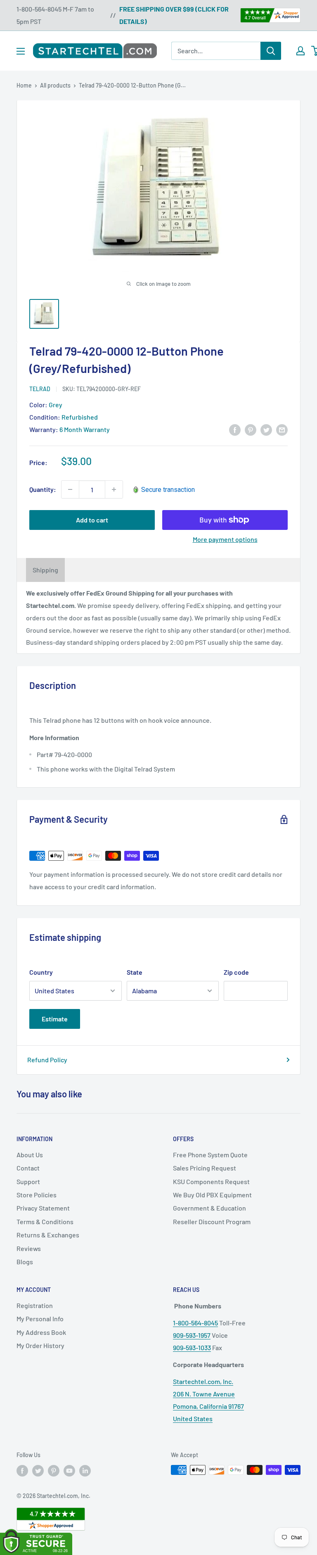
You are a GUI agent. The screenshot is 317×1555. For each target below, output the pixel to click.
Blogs (25, 1261)
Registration (35, 1305)
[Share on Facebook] (235, 429)
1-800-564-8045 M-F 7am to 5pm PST (55, 15)
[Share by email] (282, 429)
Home (24, 85)
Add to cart (92, 520)
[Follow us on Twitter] (38, 1471)
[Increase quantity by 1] (114, 489)
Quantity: (42, 489)
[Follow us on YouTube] (69, 1471)
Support (28, 1181)
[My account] (300, 50)
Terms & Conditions (45, 1221)
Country (41, 972)
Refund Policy (47, 1060)
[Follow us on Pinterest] (53, 1471)
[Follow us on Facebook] (22, 1471)
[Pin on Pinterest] (250, 429)
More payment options (225, 539)
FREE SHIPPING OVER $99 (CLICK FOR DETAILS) (174, 15)
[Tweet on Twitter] (266, 429)
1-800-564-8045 (195, 1323)
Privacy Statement (43, 1208)
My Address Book (41, 1332)
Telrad (39, 388)
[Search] (270, 51)
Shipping (45, 570)
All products (55, 85)
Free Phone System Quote (210, 1155)
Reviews (29, 1248)
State (134, 972)
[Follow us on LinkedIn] (85, 1471)
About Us (30, 1155)
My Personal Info (40, 1318)
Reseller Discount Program (212, 1221)
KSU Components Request (211, 1181)
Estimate (55, 1019)
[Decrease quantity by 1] (70, 489)
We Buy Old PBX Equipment (212, 1195)
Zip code (236, 972)
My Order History (40, 1345)
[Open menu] (21, 51)
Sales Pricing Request (204, 1168)
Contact (28, 1168)
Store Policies (37, 1195)
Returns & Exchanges (48, 1235)
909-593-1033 (192, 1347)
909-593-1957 (192, 1335)
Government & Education (209, 1208)
